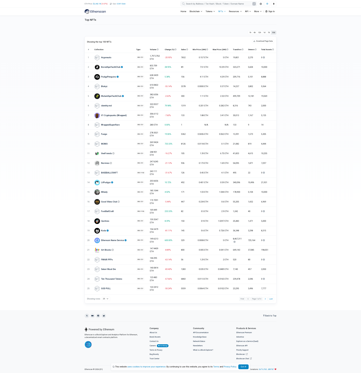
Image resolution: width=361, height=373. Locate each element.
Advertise (240, 337)
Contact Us (154, 341)
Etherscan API (241, 346)
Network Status (199, 341)
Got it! (243, 367)
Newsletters (198, 346)
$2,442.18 (97, 4)
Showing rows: (94, 299)
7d (269, 32)
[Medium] (92, 316)
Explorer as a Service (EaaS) (247, 341)
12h (259, 32)
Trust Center (154, 359)
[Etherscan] (95, 11)
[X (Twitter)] (87, 316)
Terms (152, 350)
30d (273, 32)
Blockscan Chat (242, 359)
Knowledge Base (199, 337)
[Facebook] (98, 316)
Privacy (159, 350)
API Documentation (201, 332)
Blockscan (240, 354)
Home (183, 11)
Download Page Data (264, 41)
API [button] (246, 11)
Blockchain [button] (195, 11)
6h (255, 32)
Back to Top (270, 316)
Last (271, 299)
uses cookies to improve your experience (146, 367)
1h (250, 32)
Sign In (271, 11)
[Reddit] (104, 316)
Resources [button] (234, 11)
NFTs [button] (220, 11)
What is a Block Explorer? (203, 350)
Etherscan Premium (244, 332)
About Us (153, 332)
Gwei (121, 4)
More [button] (256, 11)
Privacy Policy (230, 367)
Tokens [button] (209, 11)
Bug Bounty (154, 354)
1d (264, 32)
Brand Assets (155, 337)
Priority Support (242, 350)
